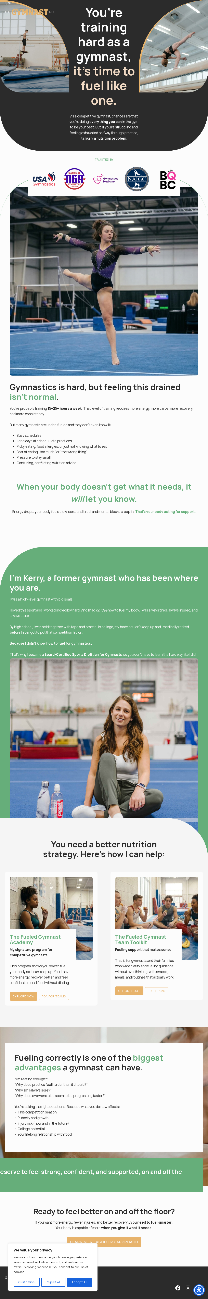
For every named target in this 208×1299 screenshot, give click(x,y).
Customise (26, 1282)
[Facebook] (178, 1288)
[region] (53, 1267)
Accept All (79, 1282)
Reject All (53, 1282)
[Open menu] (200, 12)
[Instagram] (188, 1288)
